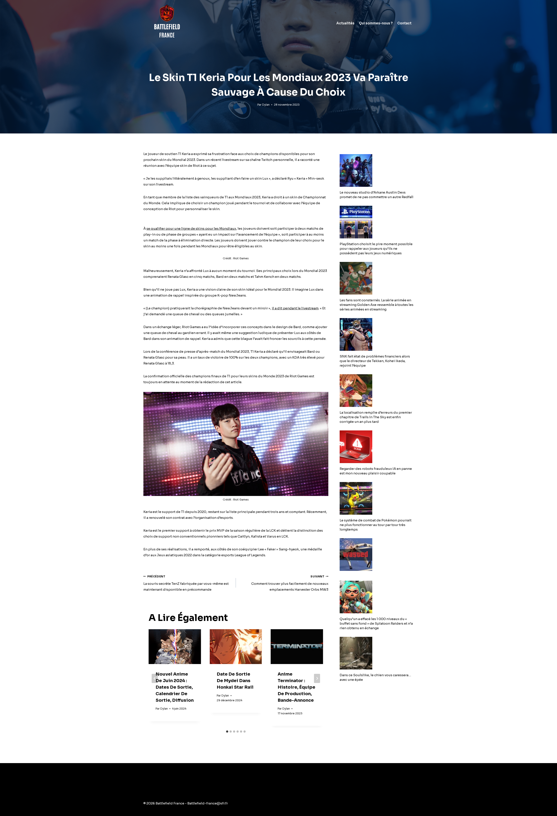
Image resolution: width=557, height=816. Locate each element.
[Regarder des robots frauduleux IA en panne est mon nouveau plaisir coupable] (377, 446)
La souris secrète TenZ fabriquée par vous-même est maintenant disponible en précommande (186, 583)
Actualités (345, 23)
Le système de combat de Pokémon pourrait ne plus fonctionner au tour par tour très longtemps (375, 524)
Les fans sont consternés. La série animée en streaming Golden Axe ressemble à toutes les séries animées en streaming (376, 304)
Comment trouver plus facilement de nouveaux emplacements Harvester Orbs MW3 (289, 583)
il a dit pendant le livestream (295, 308)
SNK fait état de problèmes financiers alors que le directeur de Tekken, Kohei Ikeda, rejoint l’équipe (375, 361)
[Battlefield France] (166, 23)
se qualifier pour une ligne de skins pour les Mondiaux (191, 228)
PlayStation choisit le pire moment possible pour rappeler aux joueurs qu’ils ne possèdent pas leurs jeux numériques (376, 248)
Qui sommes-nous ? (376, 23)
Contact (404, 23)
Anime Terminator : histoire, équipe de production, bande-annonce (296, 687)
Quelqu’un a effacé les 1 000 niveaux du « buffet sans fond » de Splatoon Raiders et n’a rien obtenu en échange (376, 623)
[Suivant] (317, 678)
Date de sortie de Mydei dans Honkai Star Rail (235, 680)
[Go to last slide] (155, 678)
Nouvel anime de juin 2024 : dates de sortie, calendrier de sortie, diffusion (175, 687)
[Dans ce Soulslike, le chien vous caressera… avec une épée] (377, 653)
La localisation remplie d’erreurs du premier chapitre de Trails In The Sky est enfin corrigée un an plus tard (376, 417)
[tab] (227, 731)
